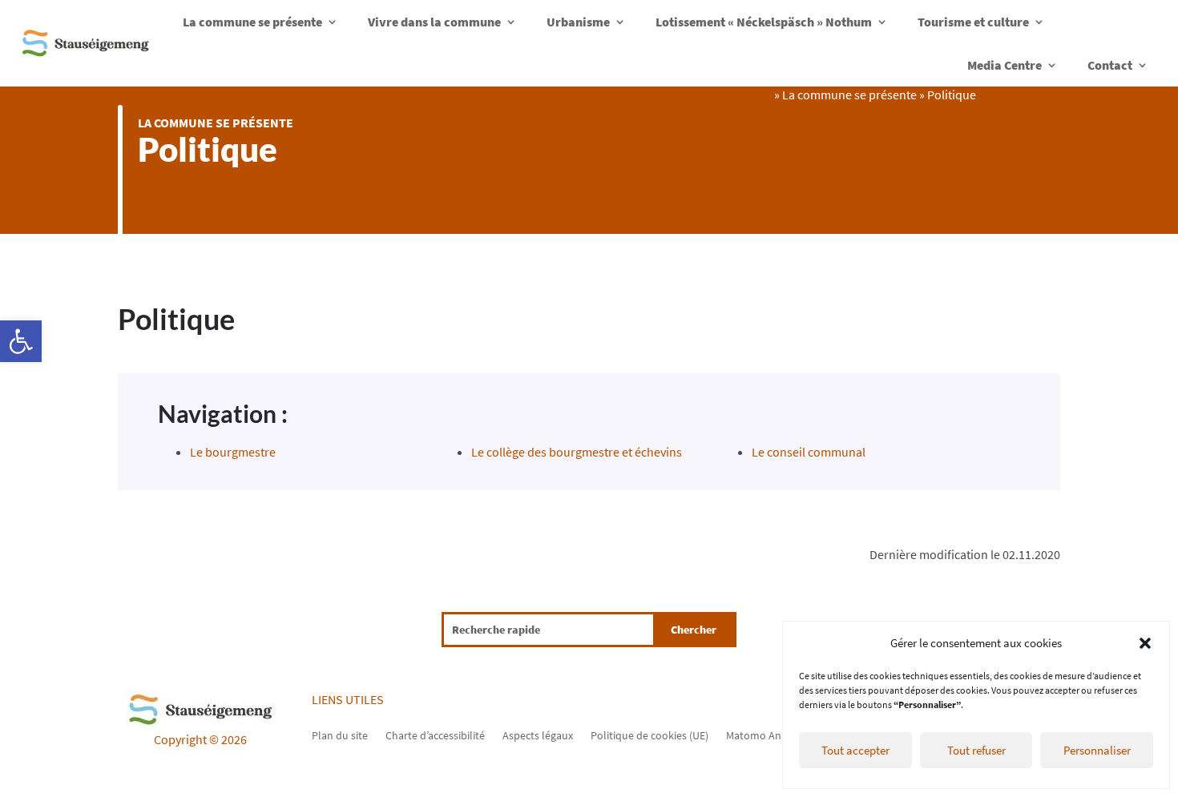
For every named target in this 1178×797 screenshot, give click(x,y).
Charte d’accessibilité (435, 734)
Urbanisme (578, 22)
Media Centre (1004, 65)
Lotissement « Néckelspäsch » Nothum (764, 22)
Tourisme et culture (973, 22)
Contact (1109, 65)
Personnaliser (1097, 750)
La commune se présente (252, 22)
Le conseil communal (808, 452)
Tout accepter (855, 750)
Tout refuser (976, 750)
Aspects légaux (537, 734)
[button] (21, 341)
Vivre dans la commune (434, 22)
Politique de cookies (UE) (649, 734)
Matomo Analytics (769, 734)
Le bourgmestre (233, 452)
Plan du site (340, 734)
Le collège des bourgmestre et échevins (576, 452)
